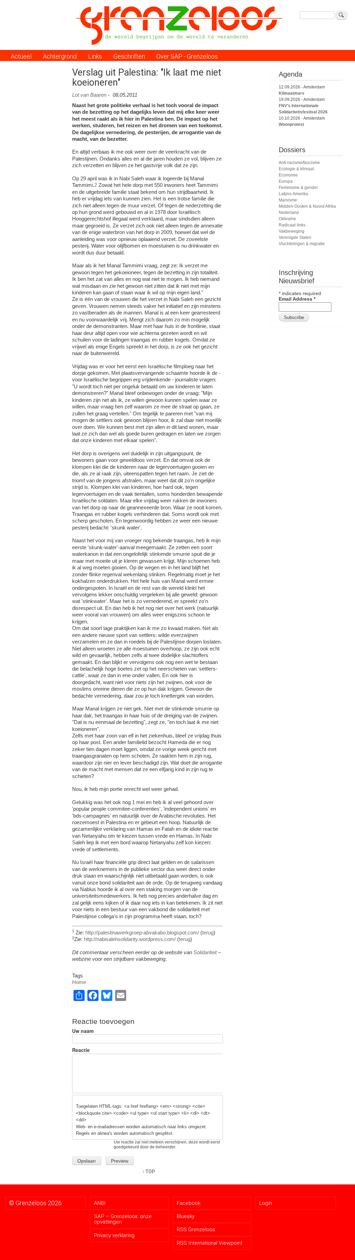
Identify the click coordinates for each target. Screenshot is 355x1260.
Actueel (21, 56)
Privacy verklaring (114, 1235)
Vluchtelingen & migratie (302, 243)
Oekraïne (287, 218)
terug (208, 932)
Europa (286, 181)
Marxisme (288, 200)
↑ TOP (148, 1171)
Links (95, 56)
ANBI (100, 1203)
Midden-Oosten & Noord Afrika (307, 206)
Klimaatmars (291, 93)
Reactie (81, 1050)
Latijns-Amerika (293, 193)
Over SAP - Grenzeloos (187, 56)
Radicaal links (292, 225)
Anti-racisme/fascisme (299, 162)
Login (265, 1203)
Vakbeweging (291, 231)
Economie (288, 175)
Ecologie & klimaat (296, 168)
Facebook (188, 1203)
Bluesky (185, 1216)
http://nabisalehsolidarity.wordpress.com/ (130, 939)
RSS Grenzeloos (196, 1229)
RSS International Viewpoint (209, 1243)
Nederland (289, 212)
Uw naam (83, 1031)
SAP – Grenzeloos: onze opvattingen (123, 1219)
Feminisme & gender (298, 187)
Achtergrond (60, 56)
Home (79, 982)
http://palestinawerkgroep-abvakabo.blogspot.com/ (142, 932)
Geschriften (129, 56)
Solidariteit (205, 952)
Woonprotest (291, 124)
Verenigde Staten (295, 237)
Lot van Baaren (89, 95)
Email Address (297, 299)
